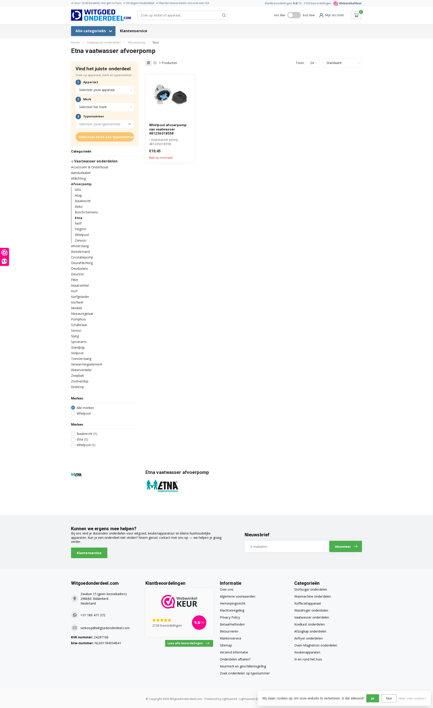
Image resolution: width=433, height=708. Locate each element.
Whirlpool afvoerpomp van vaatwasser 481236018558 (168, 129)
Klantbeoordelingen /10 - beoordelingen (313, 3)
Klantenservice (133, 31)
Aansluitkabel (80, 173)
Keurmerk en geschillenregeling (243, 666)
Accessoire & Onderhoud (89, 167)
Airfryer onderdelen (308, 638)
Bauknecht (83, 201)
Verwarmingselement (86, 364)
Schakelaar (79, 325)
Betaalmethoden (232, 624)
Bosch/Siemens (86, 212)
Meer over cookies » (412, 698)
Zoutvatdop (79, 381)
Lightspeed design (252, 699)
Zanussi (80, 240)
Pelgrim (80, 229)
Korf (74, 291)
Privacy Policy (230, 617)
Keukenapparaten (307, 652)
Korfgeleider (80, 297)
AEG (78, 189)
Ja (372, 698)
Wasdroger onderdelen (311, 610)
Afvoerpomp (136, 42)
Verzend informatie (234, 652)
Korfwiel (77, 302)
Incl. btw (279, 15)
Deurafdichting (82, 263)
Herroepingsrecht (233, 603)
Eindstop (77, 387)
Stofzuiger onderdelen (310, 589)
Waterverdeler (81, 370)
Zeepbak (77, 375)
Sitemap (226, 645)
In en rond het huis (308, 659)
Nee (389, 698)
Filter (74, 280)
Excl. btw (309, 15)
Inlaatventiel (80, 285)
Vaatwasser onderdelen (104, 42)
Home (75, 42)
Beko (79, 206)
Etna (156, 42)
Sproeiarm (78, 342)
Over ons (226, 589)
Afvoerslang (80, 246)
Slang (75, 336)
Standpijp (78, 347)
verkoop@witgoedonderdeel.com (105, 628)
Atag (78, 195)
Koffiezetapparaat (307, 603)
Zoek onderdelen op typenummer (245, 673)
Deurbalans (79, 268)
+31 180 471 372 (93, 615)
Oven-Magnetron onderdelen (315, 645)
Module (76, 308)
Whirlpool (82, 235)
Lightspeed (229, 699)
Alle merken (85, 407)
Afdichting (78, 178)
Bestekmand (80, 251)
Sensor (76, 330)
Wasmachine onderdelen (312, 596)
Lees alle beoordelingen (185, 643)
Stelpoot (77, 353)
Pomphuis (78, 319)
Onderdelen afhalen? (235, 659)
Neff (78, 223)
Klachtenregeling (232, 610)
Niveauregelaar (82, 313)
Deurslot (77, 274)
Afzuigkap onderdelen (310, 631)
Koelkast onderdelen (309, 624)
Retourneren (229, 631)
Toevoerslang (81, 358)
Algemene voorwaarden (237, 596)
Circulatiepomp (82, 257)
